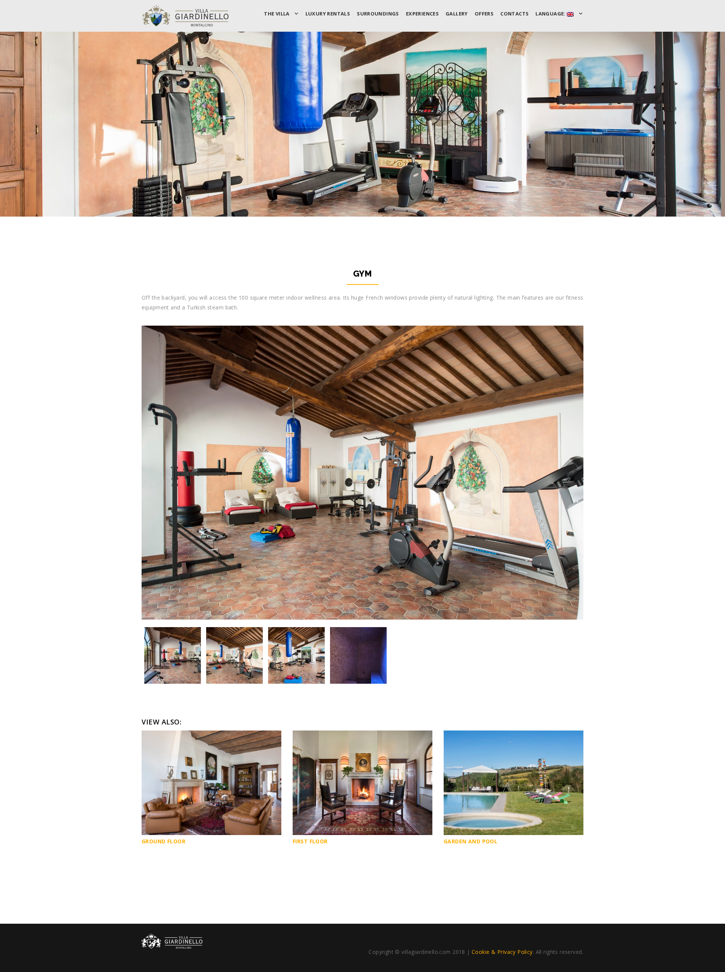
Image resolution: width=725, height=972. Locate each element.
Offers (484, 13)
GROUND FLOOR (163, 841)
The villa (277, 13)
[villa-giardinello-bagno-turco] (358, 655)
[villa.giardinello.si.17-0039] (234, 655)
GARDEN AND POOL (470, 841)
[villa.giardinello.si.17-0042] (172, 655)
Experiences (422, 13)
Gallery (457, 13)
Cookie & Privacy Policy (502, 951)
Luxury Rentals (327, 13)
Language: (551, 13)
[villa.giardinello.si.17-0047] (296, 655)
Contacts (514, 13)
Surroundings (378, 13)
